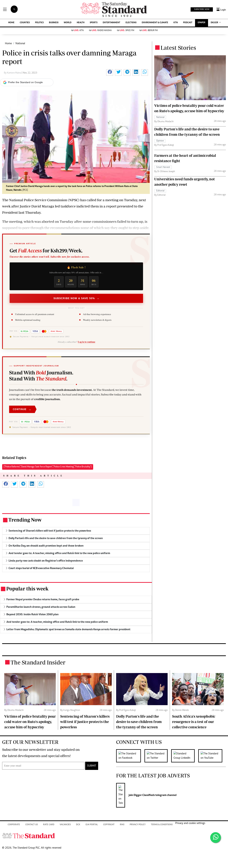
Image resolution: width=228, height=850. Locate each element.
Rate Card (48, 825)
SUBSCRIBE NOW (201, 9)
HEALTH (80, 23)
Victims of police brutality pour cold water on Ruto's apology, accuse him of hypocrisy (30, 721)
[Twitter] (157, 755)
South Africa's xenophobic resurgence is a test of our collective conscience (193, 721)
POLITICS (39, 23)
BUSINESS (53, 23)
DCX (78, 825)
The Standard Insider (38, 662)
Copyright (109, 825)
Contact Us (31, 825)
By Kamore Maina (13, 73)
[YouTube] (212, 755)
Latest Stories (178, 47)
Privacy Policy (138, 825)
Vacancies (65, 825)
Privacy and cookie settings (190, 823)
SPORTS (93, 23)
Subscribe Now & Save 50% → (76, 298)
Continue (22, 409)
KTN (175, 23)
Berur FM (150, 30)
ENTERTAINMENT (111, 23)
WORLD (67, 23)
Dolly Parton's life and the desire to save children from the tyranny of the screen (139, 721)
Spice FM (127, 30)
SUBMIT (91, 765)
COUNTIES (25, 23)
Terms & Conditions (162, 825)
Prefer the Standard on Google (25, 82)
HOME (11, 23)
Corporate (14, 825)
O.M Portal (92, 825)
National (20, 43)
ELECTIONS (131, 23)
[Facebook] (130, 755)
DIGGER (215, 23)
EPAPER (201, 23)
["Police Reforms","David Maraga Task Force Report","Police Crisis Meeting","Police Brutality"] (48, 467)
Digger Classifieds (144, 795)
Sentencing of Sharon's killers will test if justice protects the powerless (85, 721)
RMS (122, 825)
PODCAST (187, 23)
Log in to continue (86, 342)
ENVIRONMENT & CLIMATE (155, 23)
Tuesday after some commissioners (88, 221)
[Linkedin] (184, 755)
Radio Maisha (102, 30)
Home (8, 43)
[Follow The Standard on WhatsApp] (215, 837)
